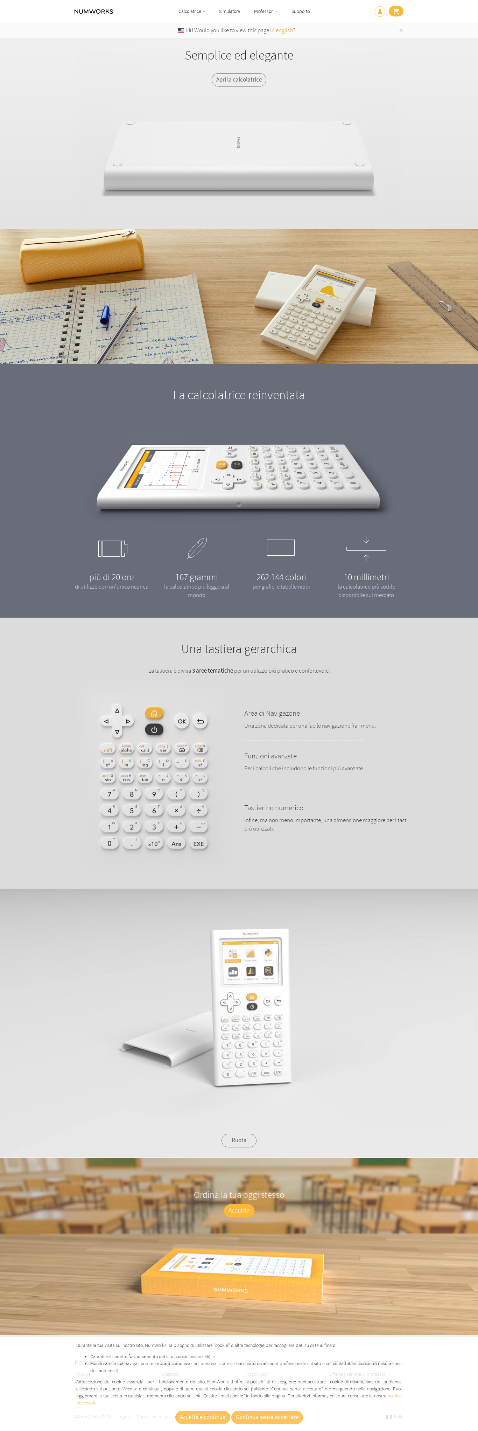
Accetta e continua (203, 1417)
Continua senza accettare (267, 1417)
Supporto (300, 11)
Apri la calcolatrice (239, 80)
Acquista (239, 1211)
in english (281, 30)
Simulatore (229, 11)
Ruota (239, 1140)
